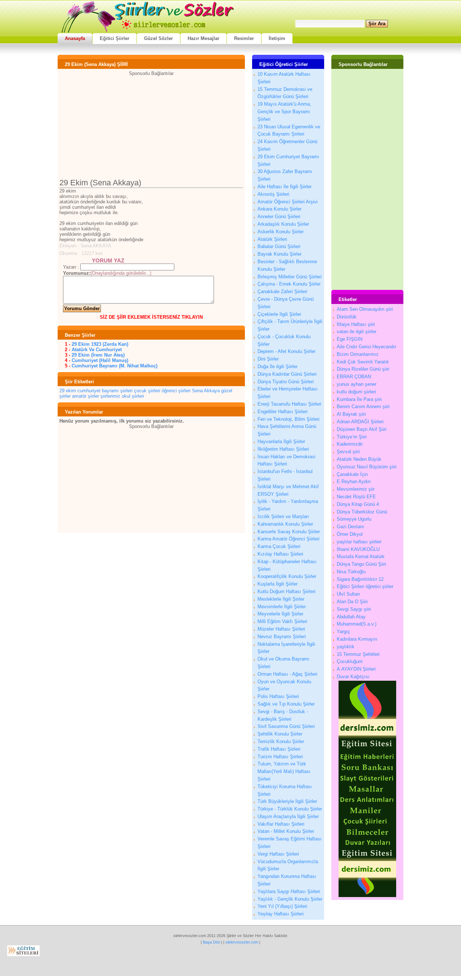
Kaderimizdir (350, 444)
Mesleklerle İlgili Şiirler (281, 599)
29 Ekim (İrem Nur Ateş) (98, 355)
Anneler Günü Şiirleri (279, 216)
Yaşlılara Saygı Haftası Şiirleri (289, 891)
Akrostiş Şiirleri (273, 194)
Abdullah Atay (351, 616)
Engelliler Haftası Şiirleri (283, 411)
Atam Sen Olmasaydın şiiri (365, 309)
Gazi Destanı (350, 526)
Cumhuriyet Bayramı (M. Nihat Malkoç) (114, 365)
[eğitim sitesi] (367, 895)
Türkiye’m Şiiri (352, 437)
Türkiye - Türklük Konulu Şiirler (290, 809)
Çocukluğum (350, 661)
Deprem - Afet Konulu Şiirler (286, 351)
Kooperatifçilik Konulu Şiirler (287, 576)
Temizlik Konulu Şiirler (281, 741)
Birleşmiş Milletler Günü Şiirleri (290, 276)
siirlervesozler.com (241, 942)
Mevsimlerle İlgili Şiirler (282, 606)
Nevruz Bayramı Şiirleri (282, 636)
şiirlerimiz (110, 396)
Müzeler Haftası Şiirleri (281, 629)
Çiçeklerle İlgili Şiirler (279, 314)
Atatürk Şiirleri (272, 239)
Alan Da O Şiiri (352, 601)
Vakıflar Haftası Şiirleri (281, 824)
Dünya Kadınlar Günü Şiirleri (287, 374)
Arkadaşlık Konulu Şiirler (283, 224)
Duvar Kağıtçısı (353, 676)
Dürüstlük (347, 316)
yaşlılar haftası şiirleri (359, 541)
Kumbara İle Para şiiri (359, 399)
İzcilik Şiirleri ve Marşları (283, 516)
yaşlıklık (345, 646)
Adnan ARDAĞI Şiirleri (360, 421)
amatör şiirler (85, 396)
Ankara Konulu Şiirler (279, 209)
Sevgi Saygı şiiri (354, 609)
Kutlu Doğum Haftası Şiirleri (286, 591)
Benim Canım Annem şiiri (363, 406)
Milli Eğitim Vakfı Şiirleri (282, 621)
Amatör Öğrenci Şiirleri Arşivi (288, 201)
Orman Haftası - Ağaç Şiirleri (287, 674)
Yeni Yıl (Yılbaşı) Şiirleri (282, 906)
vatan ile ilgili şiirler (356, 331)
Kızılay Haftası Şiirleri (280, 554)
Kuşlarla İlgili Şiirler (277, 584)
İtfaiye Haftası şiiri (356, 324)
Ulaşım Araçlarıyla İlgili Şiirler (288, 816)
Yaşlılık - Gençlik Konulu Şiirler (290, 899)
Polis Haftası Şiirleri (278, 696)
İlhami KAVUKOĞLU (358, 549)
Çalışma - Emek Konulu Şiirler (289, 284)
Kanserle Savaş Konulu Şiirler (289, 531)
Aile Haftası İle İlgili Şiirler (285, 186)
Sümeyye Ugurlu (354, 519)
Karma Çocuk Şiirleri (279, 546)
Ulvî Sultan (348, 594)
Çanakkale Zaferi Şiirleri (282, 291)
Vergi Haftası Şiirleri (278, 854)
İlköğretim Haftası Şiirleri (283, 449)
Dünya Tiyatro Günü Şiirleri (286, 381)
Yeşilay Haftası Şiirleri (281, 914)
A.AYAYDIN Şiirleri (356, 669)
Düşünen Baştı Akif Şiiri (361, 429)
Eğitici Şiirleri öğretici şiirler (365, 586)
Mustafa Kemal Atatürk (361, 556)
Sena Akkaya (206, 390)
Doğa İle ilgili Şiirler (277, 366)
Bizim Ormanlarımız (358, 354)
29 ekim (67, 390)
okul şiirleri (133, 396)
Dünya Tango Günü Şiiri (361, 564)
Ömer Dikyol (350, 534)
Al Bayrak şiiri (351, 414)
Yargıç (343, 631)
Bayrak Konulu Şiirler (279, 254)
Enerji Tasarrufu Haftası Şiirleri (289, 404)
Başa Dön (211, 942)
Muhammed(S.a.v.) (356, 624)
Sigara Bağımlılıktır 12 (360, 579)
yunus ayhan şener (356, 384)
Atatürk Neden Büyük (359, 459)
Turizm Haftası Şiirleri (280, 756)
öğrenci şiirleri (176, 390)
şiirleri (126, 390)
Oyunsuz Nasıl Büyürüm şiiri (367, 466)
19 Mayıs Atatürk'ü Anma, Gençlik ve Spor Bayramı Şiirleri (284, 111)
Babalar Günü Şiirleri (279, 246)
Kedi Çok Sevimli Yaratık (363, 362)
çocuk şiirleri (147, 390)
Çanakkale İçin (352, 474)
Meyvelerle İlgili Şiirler (280, 614)
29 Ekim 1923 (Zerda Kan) (100, 344)
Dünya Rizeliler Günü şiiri (363, 369)
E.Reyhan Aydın (354, 481)
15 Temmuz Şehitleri (358, 654)
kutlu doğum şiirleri (356, 391)
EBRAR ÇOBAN (354, 376)
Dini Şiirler (268, 359)
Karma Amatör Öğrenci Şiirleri (288, 539)
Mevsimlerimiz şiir (356, 489)
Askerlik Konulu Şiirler (281, 231)
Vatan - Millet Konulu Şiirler (286, 831)
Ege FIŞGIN (349, 339)
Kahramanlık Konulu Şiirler (285, 524)
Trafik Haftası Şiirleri (279, 749)
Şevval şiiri (348, 451)
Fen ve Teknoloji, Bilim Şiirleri (288, 419)
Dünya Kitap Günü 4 (358, 504)
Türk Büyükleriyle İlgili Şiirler (287, 801)
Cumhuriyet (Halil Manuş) (100, 360)
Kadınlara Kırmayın (357, 639)
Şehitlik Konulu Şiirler (280, 734)
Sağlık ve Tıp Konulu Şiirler (286, 704)
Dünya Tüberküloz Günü (362, 512)
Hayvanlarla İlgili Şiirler (281, 441)
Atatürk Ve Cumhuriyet (97, 349)
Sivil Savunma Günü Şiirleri (286, 726)
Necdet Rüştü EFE (356, 496)
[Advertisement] (151, 126)
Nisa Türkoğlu (351, 571)
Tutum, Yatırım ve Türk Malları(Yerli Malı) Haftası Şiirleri (284, 771)
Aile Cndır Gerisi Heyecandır (366, 346)
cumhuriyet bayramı (98, 390)
